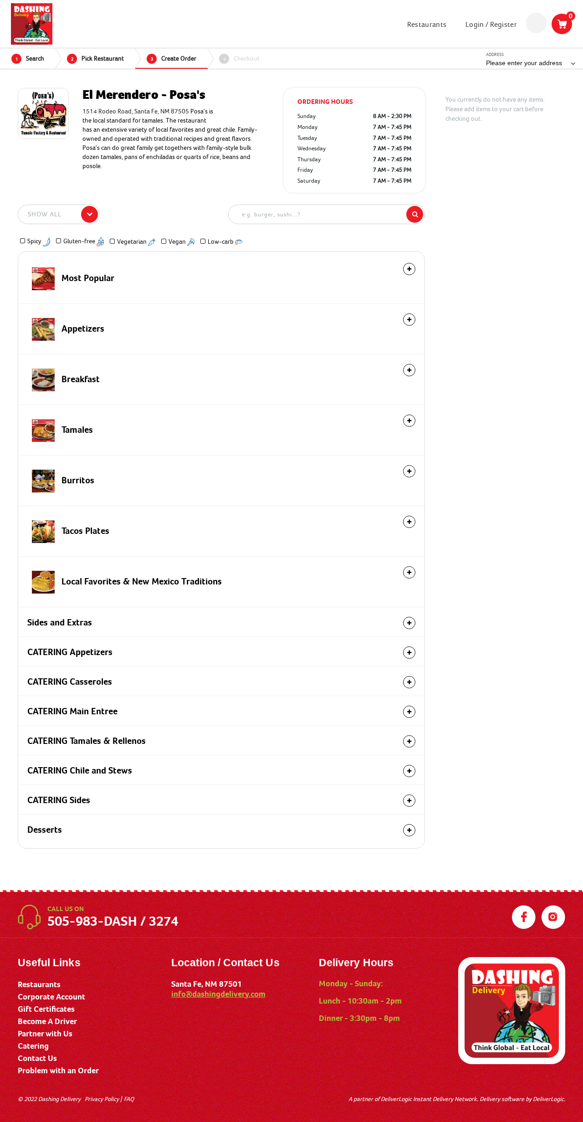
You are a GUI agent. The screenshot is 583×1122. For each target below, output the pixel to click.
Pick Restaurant (97, 58)
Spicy (35, 241)
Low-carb (221, 241)
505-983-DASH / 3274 (112, 921)
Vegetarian (132, 241)
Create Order (174, 58)
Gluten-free (80, 241)
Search (30, 58)
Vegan (178, 241)
